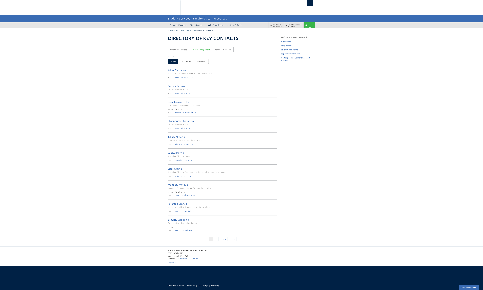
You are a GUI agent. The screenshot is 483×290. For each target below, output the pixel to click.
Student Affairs (196, 25)
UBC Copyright (203, 286)
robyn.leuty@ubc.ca (183, 160)
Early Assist (286, 46)
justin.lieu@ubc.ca (183, 176)
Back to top (173, 263)
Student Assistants (289, 50)
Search (308, 27)
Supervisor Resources (290, 54)
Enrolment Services (178, 25)
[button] (190, 70)
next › (223, 239)
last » (232, 239)
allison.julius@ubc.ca (184, 144)
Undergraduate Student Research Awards (295, 59)
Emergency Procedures (176, 286)
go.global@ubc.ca (182, 93)
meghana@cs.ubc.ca (184, 77)
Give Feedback (467, 288)
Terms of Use (191, 286)
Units (173, 61)
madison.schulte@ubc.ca (185, 230)
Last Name (200, 61)
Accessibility (215, 286)
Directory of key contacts (277, 25)
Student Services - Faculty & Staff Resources (182, 30)
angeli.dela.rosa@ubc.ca (185, 112)
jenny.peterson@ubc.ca (185, 211)
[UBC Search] (310, 3)
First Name (186, 61)
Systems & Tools (234, 25)
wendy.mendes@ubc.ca (185, 195)
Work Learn (286, 42)
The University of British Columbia (173, 7)
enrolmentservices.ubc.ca (186, 259)
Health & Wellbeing (215, 25)
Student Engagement (201, 50)
